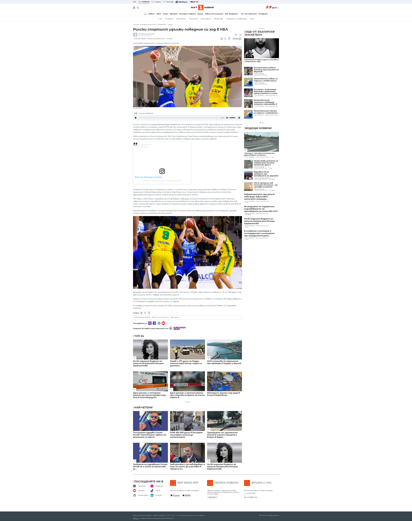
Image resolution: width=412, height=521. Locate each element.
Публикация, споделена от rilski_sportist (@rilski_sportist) (162, 180)
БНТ (134, 2)
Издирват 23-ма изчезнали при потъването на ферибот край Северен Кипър (266, 174)
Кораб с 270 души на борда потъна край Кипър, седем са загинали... (186, 363)
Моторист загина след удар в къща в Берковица (223, 394)
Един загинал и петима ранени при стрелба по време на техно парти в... (187, 395)
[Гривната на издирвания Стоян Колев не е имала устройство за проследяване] (150, 453)
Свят (158, 14)
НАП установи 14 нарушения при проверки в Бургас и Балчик (224, 362)
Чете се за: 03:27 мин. (262, 213)
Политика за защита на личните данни (191, 515)
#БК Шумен (175, 317)
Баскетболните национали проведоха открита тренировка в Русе (265, 102)
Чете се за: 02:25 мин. (261, 179)
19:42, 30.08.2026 (249, 157)
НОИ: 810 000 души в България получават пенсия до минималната (186, 435)
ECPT (173, 515)
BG (276, 8)
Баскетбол (162, 24)
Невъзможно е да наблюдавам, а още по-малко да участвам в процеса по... (187, 466)
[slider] (178, 118)
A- (240, 35)
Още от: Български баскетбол (260, 33)
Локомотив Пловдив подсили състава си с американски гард (261, 60)
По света (169, 19)
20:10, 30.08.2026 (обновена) (262, 178)
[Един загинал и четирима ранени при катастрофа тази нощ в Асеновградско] (150, 381)
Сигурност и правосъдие (236, 19)
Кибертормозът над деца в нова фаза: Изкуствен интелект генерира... (259, 196)
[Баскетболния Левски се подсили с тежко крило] (248, 82)
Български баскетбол (148, 24)
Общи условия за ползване (142, 515)
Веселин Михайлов (147, 34)
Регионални (181, 19)
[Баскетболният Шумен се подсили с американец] (248, 114)
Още (252, 19)
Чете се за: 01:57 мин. (261, 168)
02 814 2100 (251, 493)
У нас (160, 19)
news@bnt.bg (252, 497)
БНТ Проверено (231, 14)
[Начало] (145, 14)
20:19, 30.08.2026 (249, 201)
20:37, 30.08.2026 (259, 167)
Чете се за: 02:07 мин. (262, 157)
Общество (218, 19)
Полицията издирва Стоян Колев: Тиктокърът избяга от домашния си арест (149, 435)
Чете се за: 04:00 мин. (262, 201)
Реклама (187, 402)
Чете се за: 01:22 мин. (262, 225)
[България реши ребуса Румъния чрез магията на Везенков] (248, 71)
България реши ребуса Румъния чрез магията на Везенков (266, 70)
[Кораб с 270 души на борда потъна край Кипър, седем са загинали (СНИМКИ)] (187, 349)
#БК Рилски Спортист (160, 317)
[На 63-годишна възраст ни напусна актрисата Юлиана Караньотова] (150, 349)
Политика (193, 19)
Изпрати (212, 497)
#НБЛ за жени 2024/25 (142, 317)
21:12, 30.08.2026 (249, 238)
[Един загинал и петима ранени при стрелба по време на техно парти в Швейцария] (187, 381)
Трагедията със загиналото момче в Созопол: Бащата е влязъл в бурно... (222, 435)
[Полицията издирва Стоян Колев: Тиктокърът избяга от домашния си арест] (150, 421)
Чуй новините (251, 14)
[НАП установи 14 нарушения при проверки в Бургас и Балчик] (224, 349)
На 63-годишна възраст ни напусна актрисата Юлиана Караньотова (148, 363)
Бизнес (200, 14)
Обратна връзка (159, 515)
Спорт (165, 14)
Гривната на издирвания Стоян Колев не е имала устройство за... (150, 466)
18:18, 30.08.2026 (249, 213)
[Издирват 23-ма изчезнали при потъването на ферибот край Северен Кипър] (248, 175)
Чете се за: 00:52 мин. (261, 190)
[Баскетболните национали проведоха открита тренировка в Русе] (248, 103)
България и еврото (187, 14)
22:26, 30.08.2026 (259, 189)
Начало (136, 24)
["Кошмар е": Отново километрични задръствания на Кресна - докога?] (261, 142)
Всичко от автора (145, 35)
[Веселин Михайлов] (135, 35)
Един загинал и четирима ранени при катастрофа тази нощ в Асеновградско (149, 395)
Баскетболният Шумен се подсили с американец (266, 112)
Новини (151, 14)
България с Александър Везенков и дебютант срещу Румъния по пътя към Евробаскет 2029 (265, 91)
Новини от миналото (214, 14)
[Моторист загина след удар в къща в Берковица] (224, 381)
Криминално (206, 19)
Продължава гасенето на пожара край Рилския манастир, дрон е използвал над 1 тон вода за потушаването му (266, 163)
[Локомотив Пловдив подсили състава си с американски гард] (261, 48)
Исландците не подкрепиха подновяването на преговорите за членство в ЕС (261, 208)
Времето (174, 14)
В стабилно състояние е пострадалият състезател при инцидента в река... (259, 233)
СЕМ (168, 515)
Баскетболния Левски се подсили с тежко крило (266, 80)
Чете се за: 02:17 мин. (262, 238)
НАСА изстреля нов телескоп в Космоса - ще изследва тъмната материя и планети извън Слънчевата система (266, 185)
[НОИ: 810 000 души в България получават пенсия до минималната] (187, 421)
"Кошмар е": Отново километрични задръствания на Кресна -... (259, 154)
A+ (236, 35)
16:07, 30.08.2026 (249, 225)
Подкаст (264, 14)
